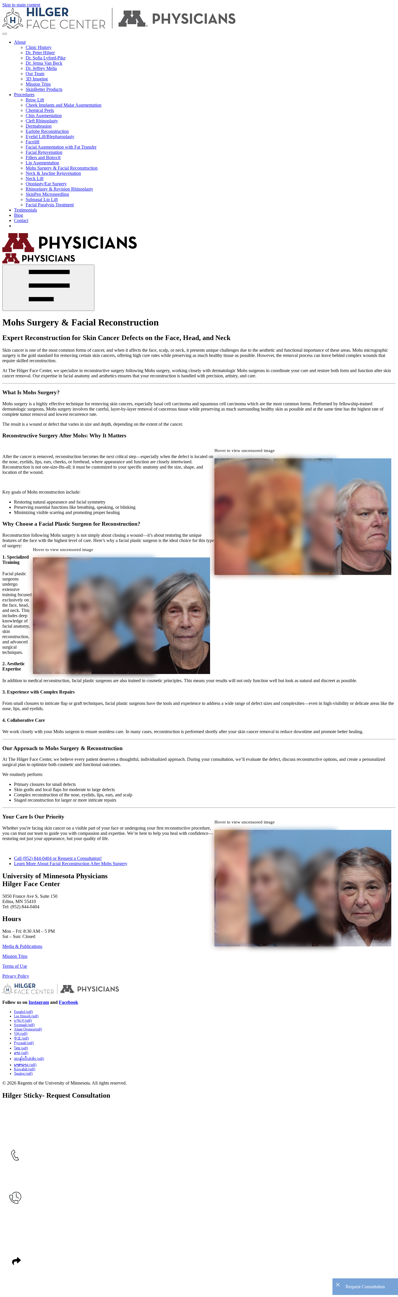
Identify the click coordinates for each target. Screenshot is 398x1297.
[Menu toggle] (4, 34)
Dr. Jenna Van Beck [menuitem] (44, 63)
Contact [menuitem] (21, 220)
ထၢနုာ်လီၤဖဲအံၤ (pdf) (29, 1059)
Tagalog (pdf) (23, 1073)
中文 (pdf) (21, 1038)
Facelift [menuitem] (32, 141)
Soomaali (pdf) (24, 1025)
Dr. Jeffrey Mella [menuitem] (41, 68)
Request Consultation (365, 1286)
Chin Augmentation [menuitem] (44, 115)
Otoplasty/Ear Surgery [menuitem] (46, 183)
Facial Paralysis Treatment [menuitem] (50, 204)
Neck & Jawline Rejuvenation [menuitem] (53, 173)
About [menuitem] (20, 42)
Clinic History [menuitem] (39, 47)
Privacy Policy (15, 976)
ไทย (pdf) (21, 1048)
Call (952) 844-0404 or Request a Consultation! (58, 858)
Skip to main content (21, 4)
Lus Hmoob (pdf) (26, 1016)
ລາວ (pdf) (21, 1053)
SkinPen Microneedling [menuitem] (47, 194)
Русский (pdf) (24, 1043)
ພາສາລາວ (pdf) (25, 1065)
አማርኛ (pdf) (23, 1020)
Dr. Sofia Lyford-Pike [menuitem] (46, 57)
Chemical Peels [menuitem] (40, 110)
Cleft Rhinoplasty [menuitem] (42, 120)
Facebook (68, 1002)
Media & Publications (22, 946)
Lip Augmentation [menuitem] (42, 162)
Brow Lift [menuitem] (35, 99)
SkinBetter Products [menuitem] (44, 89)
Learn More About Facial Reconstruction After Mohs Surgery (70, 863)
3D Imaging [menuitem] (37, 78)
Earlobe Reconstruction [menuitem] (47, 131)
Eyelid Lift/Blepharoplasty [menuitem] (50, 136)
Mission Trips (14, 956)
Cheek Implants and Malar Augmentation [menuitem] (63, 105)
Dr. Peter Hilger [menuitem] (40, 52)
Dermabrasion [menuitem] (39, 126)
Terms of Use (14, 966)
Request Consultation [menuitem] (33, 225)
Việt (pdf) (20, 1034)
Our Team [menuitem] (35, 73)
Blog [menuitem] (18, 215)
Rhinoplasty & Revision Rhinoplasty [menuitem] (59, 188)
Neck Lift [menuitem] (34, 178)
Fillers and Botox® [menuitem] (43, 157)
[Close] (48, 288)
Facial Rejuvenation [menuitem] (44, 152)
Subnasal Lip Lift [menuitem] (42, 199)
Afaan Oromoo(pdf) (28, 1029)
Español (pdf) (23, 1012)
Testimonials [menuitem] (25, 209)
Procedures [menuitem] (24, 94)
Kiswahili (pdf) (24, 1069)
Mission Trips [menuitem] (38, 84)
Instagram (39, 1002)
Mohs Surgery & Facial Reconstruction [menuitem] (62, 168)
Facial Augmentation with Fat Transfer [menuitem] (61, 147)
